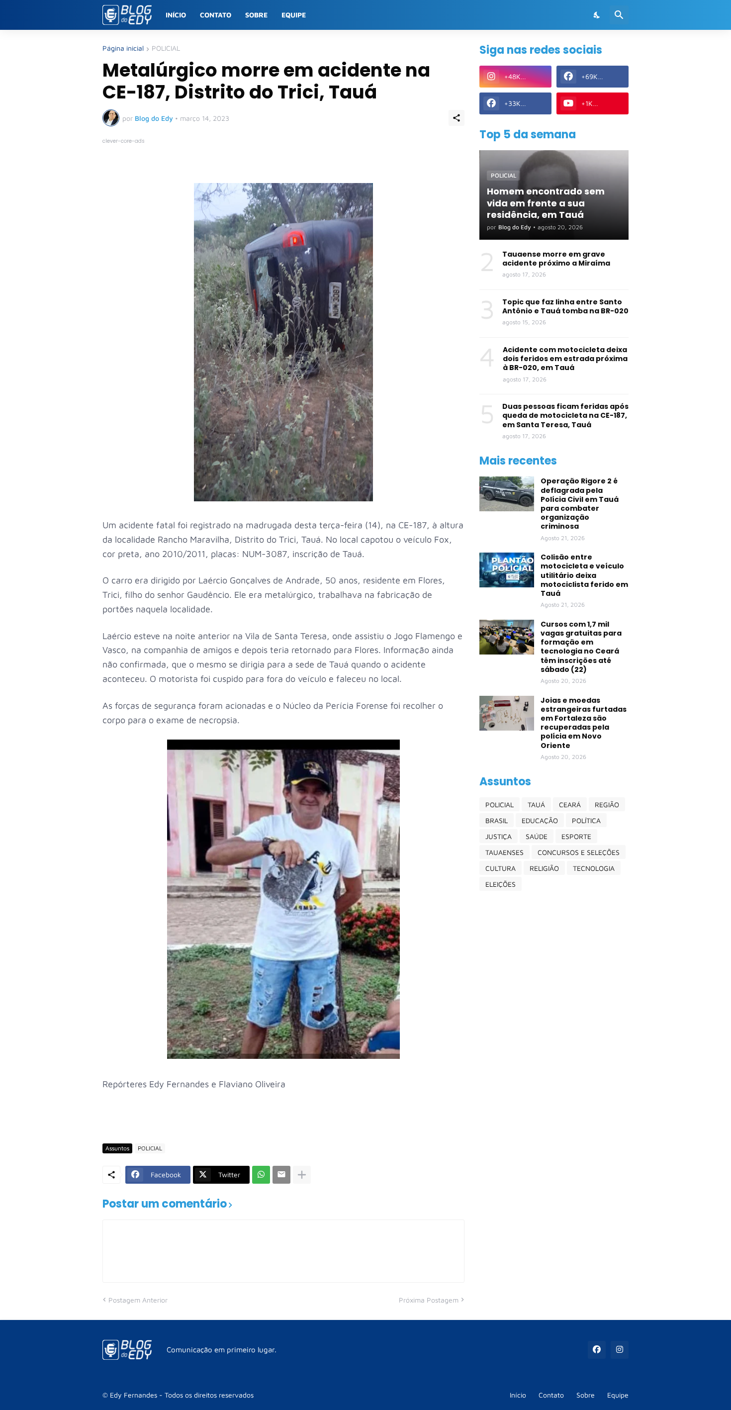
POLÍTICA (586, 820)
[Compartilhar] (456, 118)
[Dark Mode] (597, 14)
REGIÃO (607, 804)
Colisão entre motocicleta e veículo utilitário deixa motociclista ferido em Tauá (584, 575)
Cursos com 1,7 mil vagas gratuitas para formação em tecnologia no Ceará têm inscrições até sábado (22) (581, 647)
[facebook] (597, 1350)
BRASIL (496, 820)
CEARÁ (570, 804)
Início (176, 14)
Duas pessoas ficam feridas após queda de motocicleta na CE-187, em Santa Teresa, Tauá (565, 415)
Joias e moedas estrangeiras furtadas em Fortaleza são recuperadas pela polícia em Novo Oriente (584, 723)
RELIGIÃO (544, 868)
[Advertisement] (554, 1055)
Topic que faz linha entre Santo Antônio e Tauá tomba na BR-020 (565, 306)
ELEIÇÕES (500, 884)
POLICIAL (166, 48)
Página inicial (123, 48)
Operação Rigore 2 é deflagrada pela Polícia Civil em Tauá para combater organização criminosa (580, 503)
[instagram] (620, 1350)
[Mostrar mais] (302, 1175)
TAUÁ (536, 804)
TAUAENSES (504, 852)
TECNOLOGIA (594, 868)
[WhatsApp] (261, 1175)
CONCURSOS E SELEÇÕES (579, 852)
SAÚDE (537, 836)
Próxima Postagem (428, 1300)
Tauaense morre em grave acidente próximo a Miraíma (556, 259)
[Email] (281, 1175)
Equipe (293, 14)
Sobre (256, 14)
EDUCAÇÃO (540, 820)
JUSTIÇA (498, 836)
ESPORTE (576, 836)
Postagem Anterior (138, 1300)
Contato (215, 14)
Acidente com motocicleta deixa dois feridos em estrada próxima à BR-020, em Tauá (565, 359)
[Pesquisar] (619, 14)
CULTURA (500, 868)
